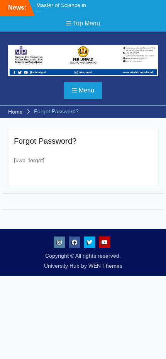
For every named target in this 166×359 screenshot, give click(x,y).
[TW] (89, 242)
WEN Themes (105, 266)
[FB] (74, 242)
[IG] (59, 242)
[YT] (104, 242)
